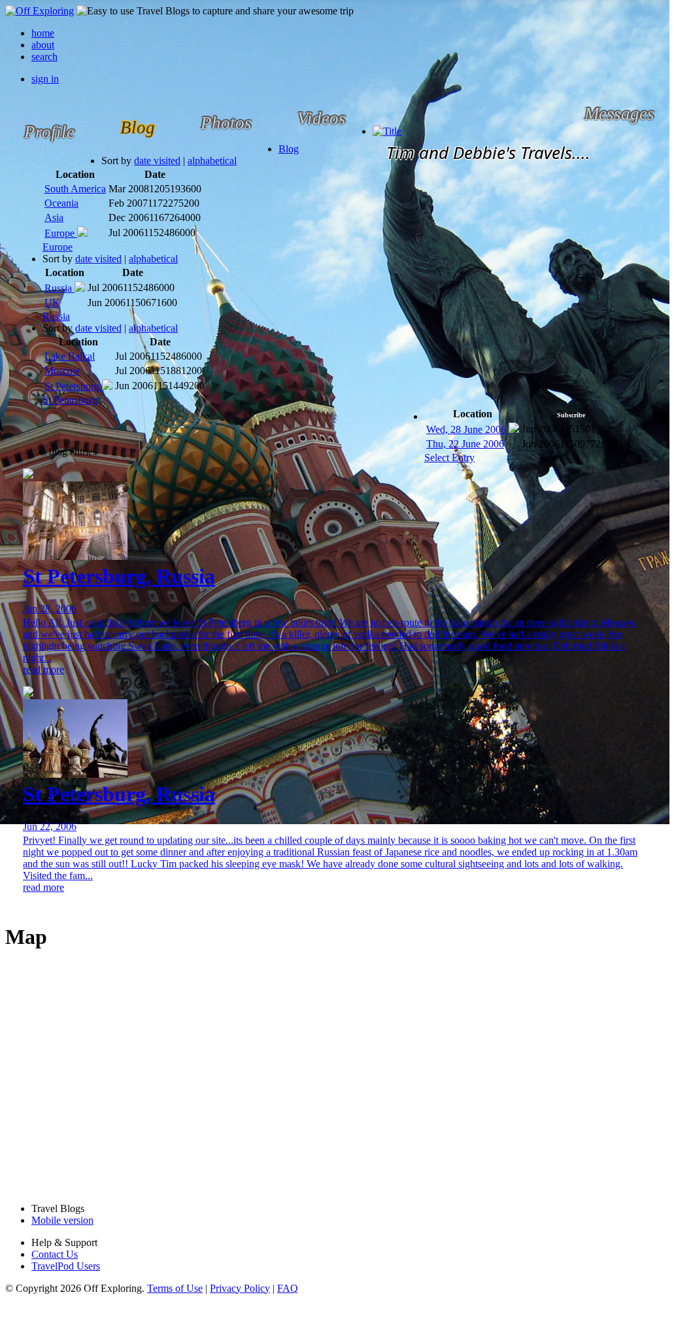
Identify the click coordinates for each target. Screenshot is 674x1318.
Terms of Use (175, 1288)
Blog (288, 148)
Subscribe (571, 415)
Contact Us (54, 1254)
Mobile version (62, 1220)
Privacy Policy (240, 1288)
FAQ (287, 1288)
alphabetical (212, 160)
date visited (157, 160)
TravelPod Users (65, 1266)
